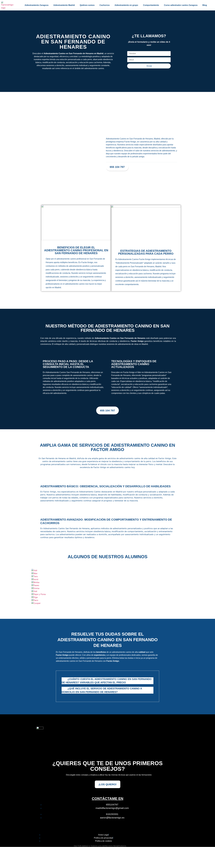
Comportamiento (151, 5)
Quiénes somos (87, 5)
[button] (32, 586)
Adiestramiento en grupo (126, 5)
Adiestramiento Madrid (64, 5)
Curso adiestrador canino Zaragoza (180, 5)
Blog (204, 5)
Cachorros (105, 5)
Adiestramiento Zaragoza (36, 5)
